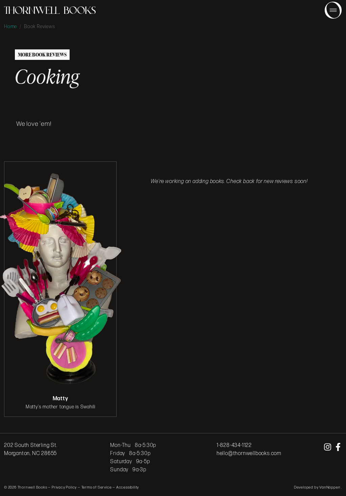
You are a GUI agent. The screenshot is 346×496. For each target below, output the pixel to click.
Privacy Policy (64, 487)
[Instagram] (328, 447)
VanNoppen (330, 487)
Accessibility (127, 487)
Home (10, 26)
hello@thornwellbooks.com (249, 453)
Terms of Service (96, 487)
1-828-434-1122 (234, 445)
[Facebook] (338, 447)
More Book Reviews (42, 54)
